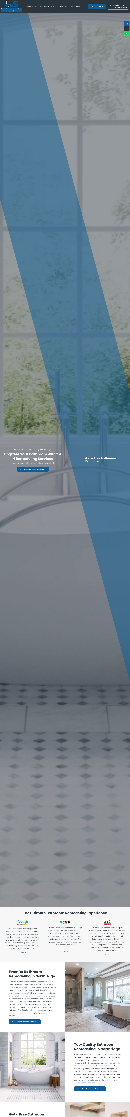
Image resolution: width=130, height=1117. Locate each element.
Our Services (49, 6)
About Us (38, 6)
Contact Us (76, 6)
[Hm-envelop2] (126, 28)
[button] (50, 6)
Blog (67, 6)
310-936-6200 (119, 7)
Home (29, 6)
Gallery (60, 6)
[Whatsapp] (126, 33)
